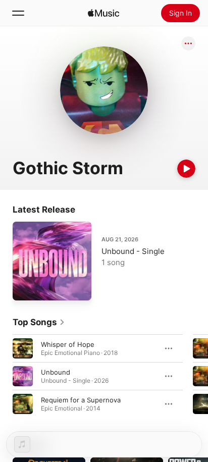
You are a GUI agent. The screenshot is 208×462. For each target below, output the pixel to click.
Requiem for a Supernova (81, 400)
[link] (39, 322)
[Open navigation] (18, 13)
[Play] (186, 169)
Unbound (55, 372)
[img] (103, 13)
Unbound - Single (133, 251)
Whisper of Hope (67, 344)
